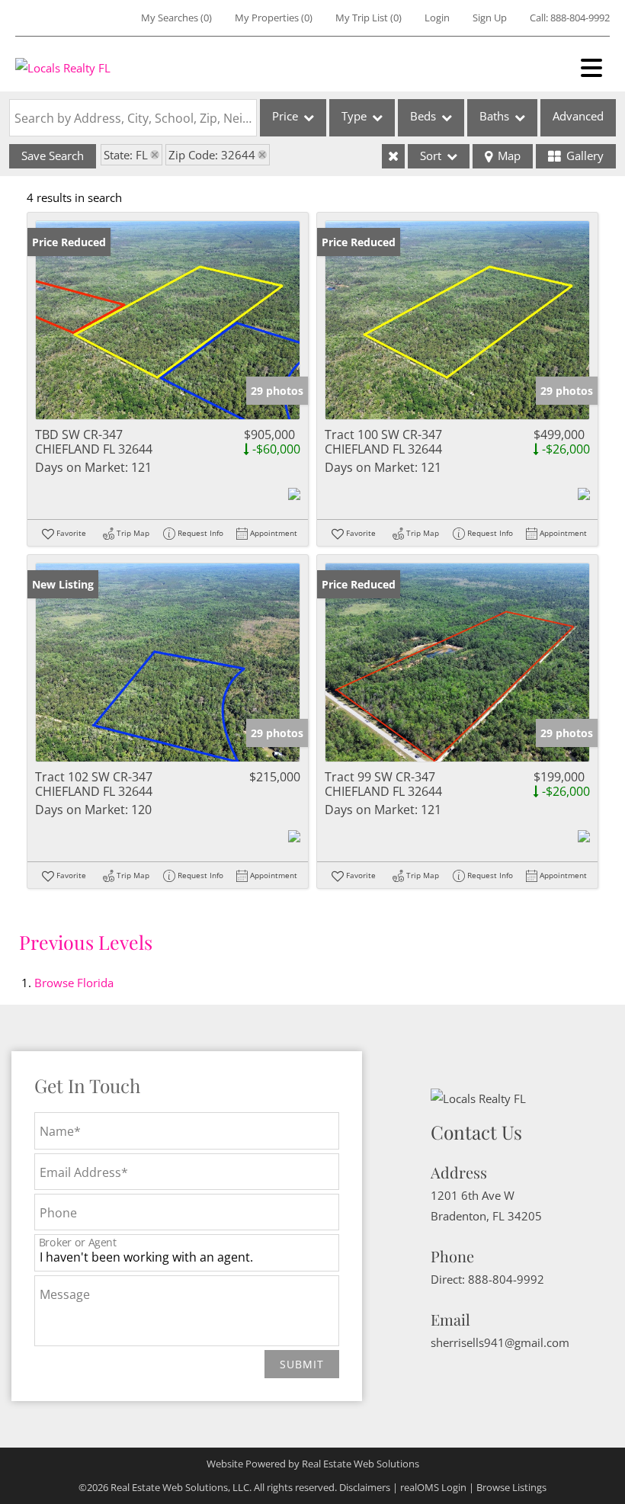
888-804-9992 (580, 17)
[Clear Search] (393, 156)
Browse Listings (511, 1487)
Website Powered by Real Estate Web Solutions (313, 1463)
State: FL (126, 154)
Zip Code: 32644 (211, 154)
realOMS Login (433, 1487)
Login (437, 17)
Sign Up (490, 17)
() (176, 17)
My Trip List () (368, 17)
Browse (74, 982)
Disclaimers (364, 1487)
